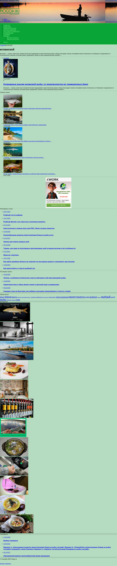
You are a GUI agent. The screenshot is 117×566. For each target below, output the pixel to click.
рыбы (3, 299)
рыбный (105, 296)
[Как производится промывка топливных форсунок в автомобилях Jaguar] (16, 417)
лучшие (32, 297)
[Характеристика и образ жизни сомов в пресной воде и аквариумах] (12, 123)
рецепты (80, 297)
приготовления (62, 297)
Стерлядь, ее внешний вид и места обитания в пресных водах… (23, 157)
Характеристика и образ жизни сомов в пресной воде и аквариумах (24, 125)
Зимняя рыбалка (9, 28)
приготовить (52, 297)
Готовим (6, 34)
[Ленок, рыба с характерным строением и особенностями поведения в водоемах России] (12, 172)
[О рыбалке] (10, 16)
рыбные (99, 297)
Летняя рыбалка (9, 30)
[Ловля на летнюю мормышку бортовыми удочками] (13, 436)
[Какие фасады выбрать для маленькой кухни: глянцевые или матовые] (16, 340)
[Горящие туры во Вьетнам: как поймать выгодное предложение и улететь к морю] (12, 139)
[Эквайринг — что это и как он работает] (14, 475)
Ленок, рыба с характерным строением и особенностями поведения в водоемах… (29, 174)
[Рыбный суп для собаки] (12, 513)
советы (13, 300)
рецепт (72, 297)
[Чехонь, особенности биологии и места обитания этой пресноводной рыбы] (12, 107)
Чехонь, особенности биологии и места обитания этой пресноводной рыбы (27, 108)
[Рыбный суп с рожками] (16, 533)
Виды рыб (7, 27)
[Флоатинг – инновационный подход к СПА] (14, 494)
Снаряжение (8, 33)
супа (18, 300)
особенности (39, 297)
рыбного (93, 297)
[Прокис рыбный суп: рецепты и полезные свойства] (14, 455)
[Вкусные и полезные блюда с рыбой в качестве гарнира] (14, 378)
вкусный (24, 297)
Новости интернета (13, 39)
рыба (87, 297)
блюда (8, 297)
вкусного (19, 297)
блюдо (14, 297)
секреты (9, 300)
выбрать (28, 297)
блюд (2, 297)
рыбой (113, 297)
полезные (45, 297)
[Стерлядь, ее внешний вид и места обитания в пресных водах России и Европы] (12, 156)
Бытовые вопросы (13, 37)
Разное (6, 36)
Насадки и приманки (11, 31)
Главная (2, 45)
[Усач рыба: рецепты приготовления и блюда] (15, 321)
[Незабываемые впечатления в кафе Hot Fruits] (14, 398)
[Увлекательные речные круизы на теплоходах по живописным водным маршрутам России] (16, 359)
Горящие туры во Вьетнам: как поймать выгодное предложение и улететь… (27, 141)
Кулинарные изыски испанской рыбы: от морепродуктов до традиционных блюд (45, 84)
